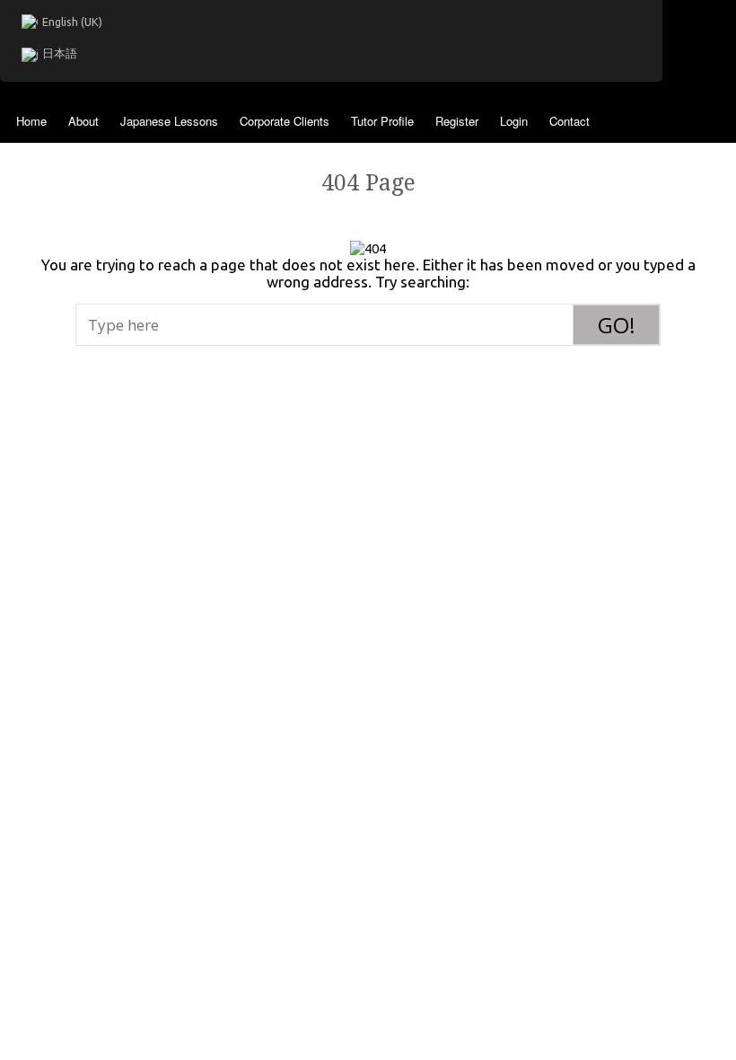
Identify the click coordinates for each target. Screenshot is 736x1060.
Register (456, 120)
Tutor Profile (382, 120)
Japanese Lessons (169, 120)
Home (31, 120)
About (83, 120)
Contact (569, 120)
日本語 (59, 53)
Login (514, 120)
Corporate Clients (284, 120)
